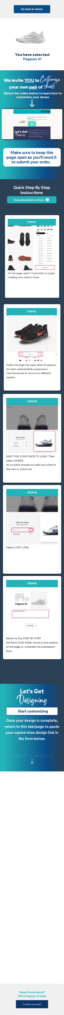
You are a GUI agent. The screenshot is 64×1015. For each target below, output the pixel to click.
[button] (56, 135)
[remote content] (32, 879)
